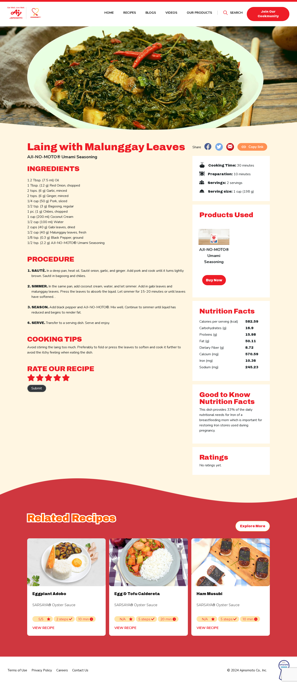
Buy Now (214, 280)
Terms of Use (17, 670)
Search (236, 13)
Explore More (252, 526)
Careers (62, 670)
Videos (171, 13)
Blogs (150, 13)
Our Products (199, 13)
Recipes (129, 13)
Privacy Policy (42, 670)
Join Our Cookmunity (268, 14)
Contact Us (80, 670)
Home (109, 13)
